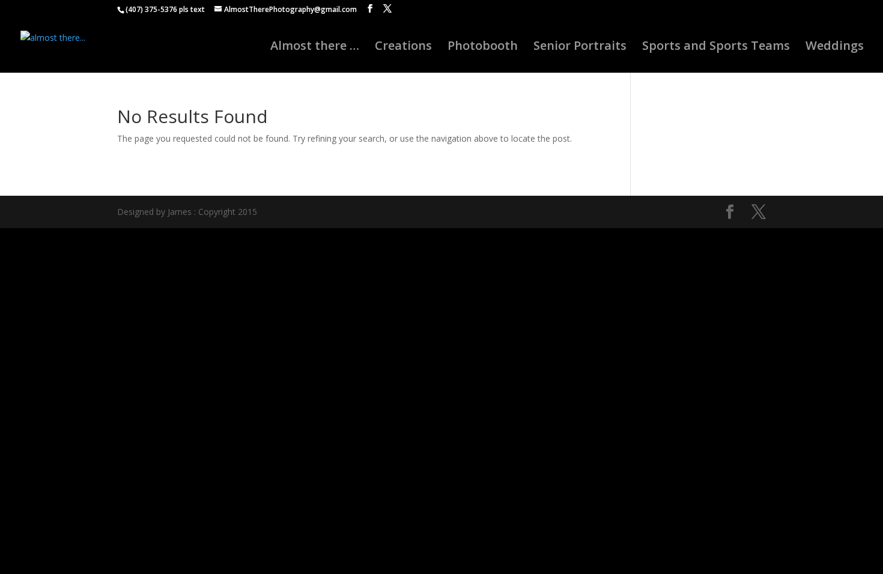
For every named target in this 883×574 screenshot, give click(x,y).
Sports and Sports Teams (716, 47)
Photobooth (483, 47)
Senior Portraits (580, 47)
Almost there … (314, 47)
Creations (403, 47)
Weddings (835, 47)
